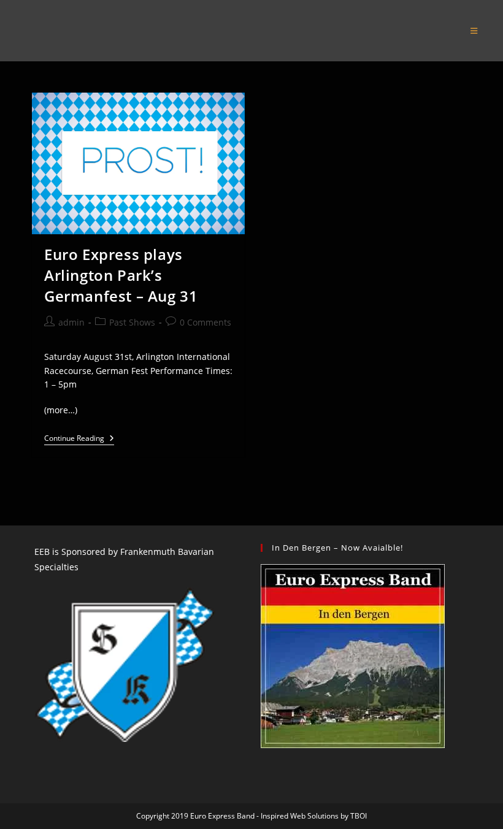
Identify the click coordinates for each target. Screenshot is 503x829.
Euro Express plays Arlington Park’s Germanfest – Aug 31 (121, 274)
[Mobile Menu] (474, 30)
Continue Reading (79, 439)
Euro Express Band (89, 30)
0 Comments (205, 322)
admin (71, 322)
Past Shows (132, 322)
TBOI (358, 816)
